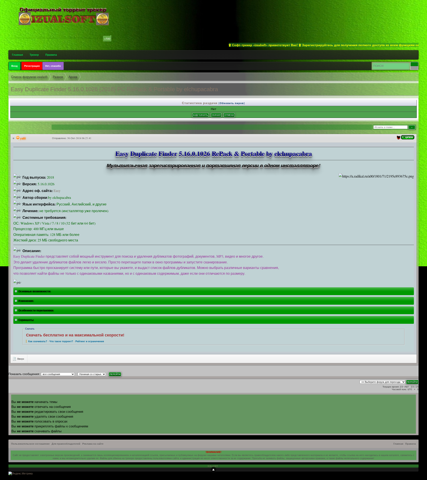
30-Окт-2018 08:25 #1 (79, 138)
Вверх (20, 358)
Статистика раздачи (200, 103)
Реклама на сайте (92, 444)
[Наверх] (213, 469)
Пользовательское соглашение (30, 444)
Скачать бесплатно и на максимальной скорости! (75, 335)
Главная (17, 55)
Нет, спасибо (53, 66)
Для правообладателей (66, 444)
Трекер (34, 55)
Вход (14, 66)
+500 (107, 39)
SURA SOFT (212, 466)
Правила (51, 55)
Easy (57, 190)
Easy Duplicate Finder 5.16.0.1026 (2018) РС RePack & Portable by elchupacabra (114, 89)
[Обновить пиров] (232, 103)
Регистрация (32, 66)
